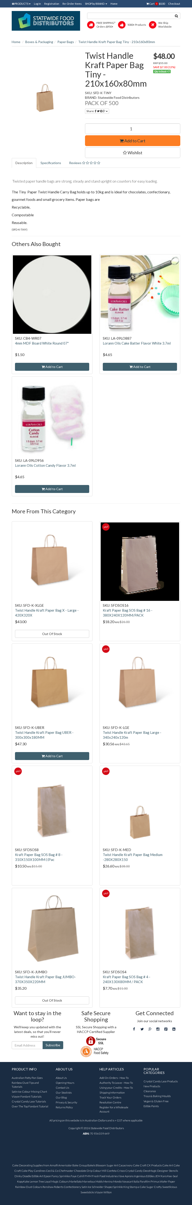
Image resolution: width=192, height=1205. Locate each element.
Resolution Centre (110, 1102)
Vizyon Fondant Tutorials (26, 1096)
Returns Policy (64, 1107)
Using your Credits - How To (116, 1087)
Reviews (75, 163)
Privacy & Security (66, 1102)
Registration (51, 3)
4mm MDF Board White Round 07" (42, 343)
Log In (37, 3)
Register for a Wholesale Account (114, 1109)
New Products (152, 1086)
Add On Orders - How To (114, 1078)
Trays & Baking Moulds (157, 1096)
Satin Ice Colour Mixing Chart (29, 1091)
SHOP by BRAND (95, 3)
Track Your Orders (110, 1097)
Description (24, 163)
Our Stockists (64, 1092)
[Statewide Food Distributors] (46, 20)
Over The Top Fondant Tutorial (30, 1106)
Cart (157, 3)
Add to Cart (134, 140)
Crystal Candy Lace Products (161, 1081)
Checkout (174, 3)
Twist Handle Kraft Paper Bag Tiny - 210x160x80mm (116, 42)
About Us (61, 1078)
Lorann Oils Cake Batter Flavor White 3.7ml (137, 343)
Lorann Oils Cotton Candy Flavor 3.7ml (45, 465)
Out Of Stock (52, 634)
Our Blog (61, 1097)
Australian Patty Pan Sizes (27, 1078)
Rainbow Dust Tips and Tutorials (25, 1084)
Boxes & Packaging (39, 42)
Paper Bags (65, 42)
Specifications (51, 163)
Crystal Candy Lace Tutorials (29, 1101)
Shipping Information (112, 1092)
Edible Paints (151, 1106)
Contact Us (62, 1087)
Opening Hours (65, 1082)
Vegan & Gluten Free (156, 1101)
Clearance (150, 1091)
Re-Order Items (72, 3)
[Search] (176, 16)
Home (114, 3)
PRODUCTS (21, 3)
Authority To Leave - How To (116, 1082)
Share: (90, 111)
